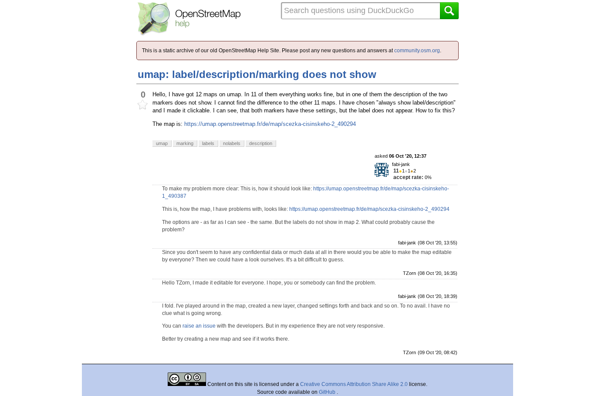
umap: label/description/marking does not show (257, 74)
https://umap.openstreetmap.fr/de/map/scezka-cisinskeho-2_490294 (270, 124)
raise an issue (199, 326)
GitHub (328, 392)
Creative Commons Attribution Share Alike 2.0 (354, 384)
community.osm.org (417, 50)
